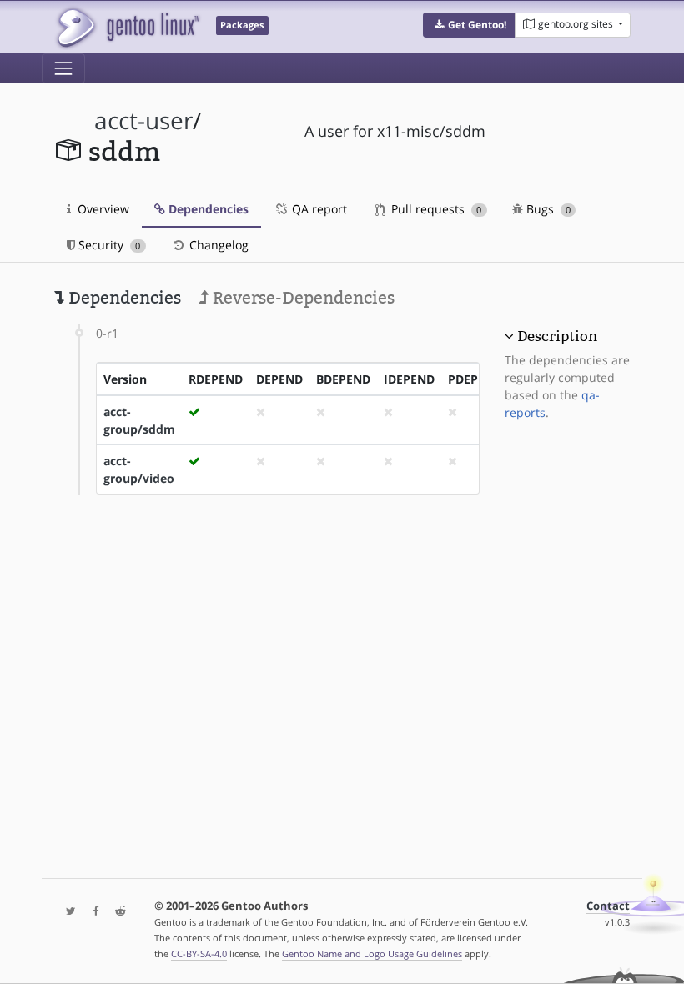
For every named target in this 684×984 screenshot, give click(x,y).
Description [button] (557, 336)
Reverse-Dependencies (302, 298)
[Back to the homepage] (127, 27)
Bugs (547, 209)
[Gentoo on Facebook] (91, 912)
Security (107, 245)
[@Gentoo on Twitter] (66, 912)
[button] (469, 25)
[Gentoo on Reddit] (115, 912)
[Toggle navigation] (63, 68)
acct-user (143, 120)
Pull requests (434, 209)
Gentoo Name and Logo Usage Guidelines (372, 953)
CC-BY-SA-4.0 (199, 953)
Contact (608, 906)
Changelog (217, 245)
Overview (101, 209)
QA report (318, 209)
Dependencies (207, 209)
